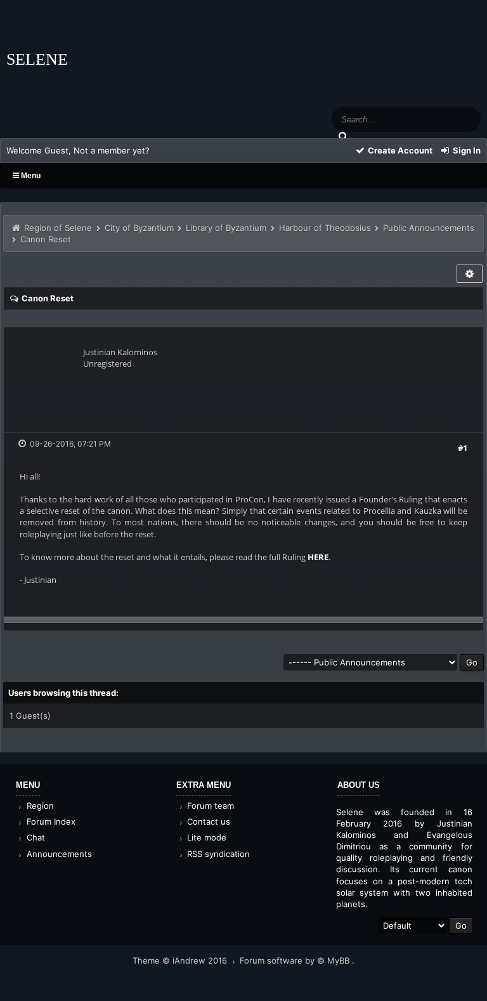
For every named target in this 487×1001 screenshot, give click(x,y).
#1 (462, 448)
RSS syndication (217, 854)
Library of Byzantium (226, 228)
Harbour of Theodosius (325, 228)
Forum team (209, 806)
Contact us (207, 821)
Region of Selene (58, 228)
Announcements (58, 854)
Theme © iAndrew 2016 (181, 960)
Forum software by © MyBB (296, 960)
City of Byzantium (139, 228)
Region (39, 806)
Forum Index (49, 821)
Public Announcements (428, 228)
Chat (34, 837)
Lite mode (205, 837)
